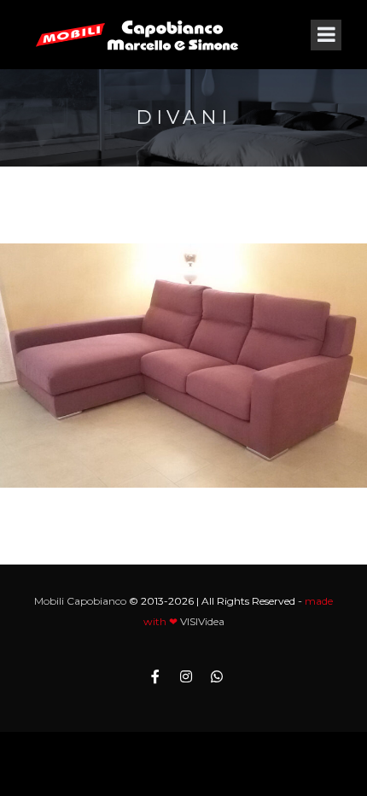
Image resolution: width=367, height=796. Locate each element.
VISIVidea (202, 621)
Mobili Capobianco (80, 600)
